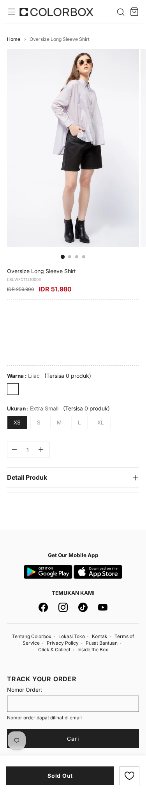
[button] (129, 775)
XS (17, 422)
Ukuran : (32, 408)
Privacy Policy (63, 643)
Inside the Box (92, 649)
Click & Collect (54, 649)
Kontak (99, 636)
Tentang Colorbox (31, 636)
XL (100, 422)
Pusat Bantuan (102, 643)
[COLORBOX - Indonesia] (56, 11)
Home (13, 39)
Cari (73, 738)
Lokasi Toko (71, 636)
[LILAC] (13, 389)
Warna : (23, 375)
